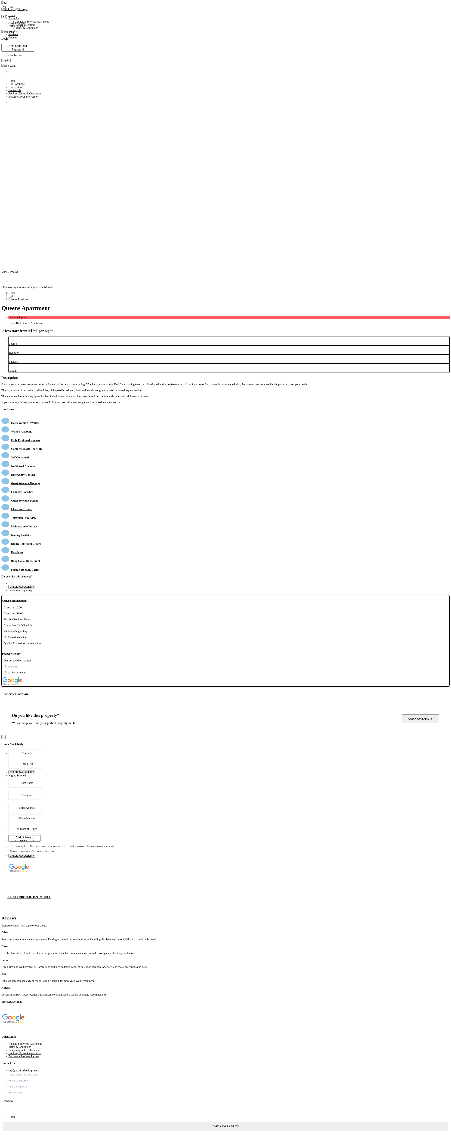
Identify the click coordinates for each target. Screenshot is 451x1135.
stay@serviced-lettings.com (23, 1070)
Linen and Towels (21, 509)
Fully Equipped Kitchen (25, 440)
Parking (13, 370)
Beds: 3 (13, 343)
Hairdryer (17, 552)
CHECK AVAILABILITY (22, 587)
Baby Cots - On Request (25, 560)
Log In (6, 60)
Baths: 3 (13, 361)
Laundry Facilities (22, 491)
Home (11, 292)
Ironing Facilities (21, 535)
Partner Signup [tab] (16, 25)
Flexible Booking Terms (25, 569)
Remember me (14, 55)
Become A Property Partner (23, 1056)
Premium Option (17, 317)
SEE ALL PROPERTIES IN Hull (29, 897)
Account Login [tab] (16, 22)
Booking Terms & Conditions (24, 1053)
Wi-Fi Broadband (21, 431)
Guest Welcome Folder (24, 500)
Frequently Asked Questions (24, 1050)
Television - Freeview (23, 517)
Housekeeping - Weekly (25, 422)
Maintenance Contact (24, 526)
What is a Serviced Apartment (32, 21)
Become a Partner (25, 24)
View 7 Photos (9, 271)
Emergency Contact (23, 474)
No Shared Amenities (23, 466)
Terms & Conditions (27, 27)
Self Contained (20, 457)
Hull (10, 296)
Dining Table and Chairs (26, 543)
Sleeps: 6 (14, 352)
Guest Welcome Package (25, 483)
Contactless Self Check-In (26, 448)
